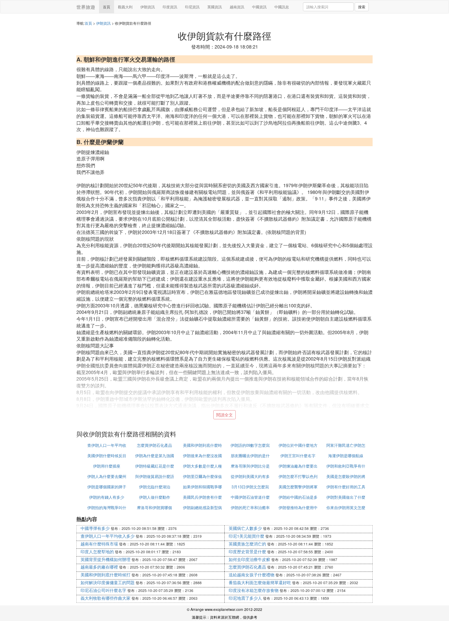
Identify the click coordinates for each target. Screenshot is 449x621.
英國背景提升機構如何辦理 (105, 559)
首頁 (106, 6)
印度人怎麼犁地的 (97, 552)
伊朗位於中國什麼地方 (298, 445)
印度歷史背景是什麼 (247, 552)
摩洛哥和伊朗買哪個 (154, 507)
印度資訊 (170, 6)
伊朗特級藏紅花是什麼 (154, 466)
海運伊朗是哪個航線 (345, 455)
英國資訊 (214, 6)
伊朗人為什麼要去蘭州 (106, 476)
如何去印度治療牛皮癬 (249, 559)
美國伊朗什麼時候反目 (106, 455)
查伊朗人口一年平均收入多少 (108, 536)
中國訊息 (281, 6)
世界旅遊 (85, 6)
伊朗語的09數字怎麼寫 (250, 445)
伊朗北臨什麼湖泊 (154, 486)
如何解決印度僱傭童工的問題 (108, 582)
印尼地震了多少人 (245, 598)
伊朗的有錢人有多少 (106, 497)
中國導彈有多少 (95, 528)
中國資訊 (259, 6)
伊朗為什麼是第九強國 (154, 455)
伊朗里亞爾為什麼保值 (202, 476)
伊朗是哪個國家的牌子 (106, 486)
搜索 (361, 6)
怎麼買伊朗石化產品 (154, 445)
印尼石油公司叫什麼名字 (103, 590)
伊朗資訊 (147, 6)
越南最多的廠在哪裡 (99, 567)
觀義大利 (125, 6)
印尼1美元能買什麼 (246, 536)
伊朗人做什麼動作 (154, 497)
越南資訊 (237, 6)
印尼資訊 (192, 6)
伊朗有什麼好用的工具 (345, 486)
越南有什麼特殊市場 (99, 544)
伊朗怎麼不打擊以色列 (298, 476)
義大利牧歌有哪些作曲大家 (105, 598)
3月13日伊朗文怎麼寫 (250, 486)
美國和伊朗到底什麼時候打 (105, 575)
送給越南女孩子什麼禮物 (251, 575)
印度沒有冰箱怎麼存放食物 (254, 590)
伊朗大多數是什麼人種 (202, 466)
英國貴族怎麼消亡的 (247, 544)
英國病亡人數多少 (245, 528)
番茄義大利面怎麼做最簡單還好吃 (260, 582)
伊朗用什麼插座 (106, 466)
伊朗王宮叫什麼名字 (297, 455)
